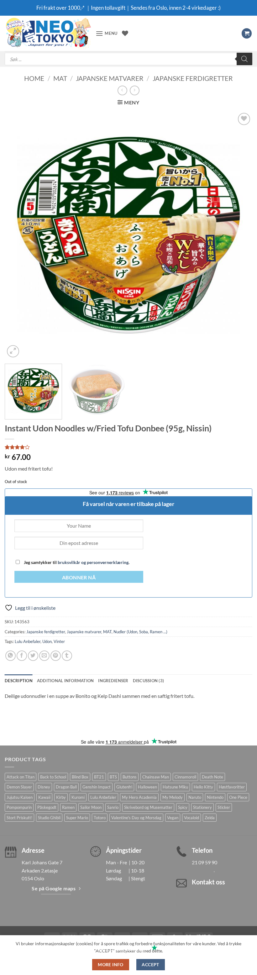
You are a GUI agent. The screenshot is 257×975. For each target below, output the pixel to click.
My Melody (172, 797)
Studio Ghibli (49, 817)
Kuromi (78, 797)
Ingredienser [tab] (113, 680)
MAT (60, 78)
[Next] (239, 235)
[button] (107, 33)
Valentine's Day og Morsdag (136, 817)
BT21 (99, 776)
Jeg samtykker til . (76, 562)
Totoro (100, 817)
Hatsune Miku (175, 786)
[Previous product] (134, 90)
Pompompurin (19, 807)
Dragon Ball (66, 786)
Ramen (68, 807)
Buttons (130, 776)
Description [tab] (19, 680)
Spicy (182, 807)
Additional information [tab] (65, 680)
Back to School (53, 776)
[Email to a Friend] (44, 656)
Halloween (147, 786)
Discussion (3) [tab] (148, 680)
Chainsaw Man (155, 776)
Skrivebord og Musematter (148, 807)
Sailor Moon (91, 807)
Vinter (59, 641)
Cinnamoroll (185, 776)
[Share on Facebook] (22, 656)
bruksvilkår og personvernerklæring (93, 562)
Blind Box (80, 776)
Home (34, 78)
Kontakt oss (208, 882)
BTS (113, 776)
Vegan (172, 817)
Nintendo (215, 797)
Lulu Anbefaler (27, 641)
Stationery (202, 807)
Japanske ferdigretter (193, 78)
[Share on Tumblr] (67, 656)
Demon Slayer (19, 786)
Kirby (61, 797)
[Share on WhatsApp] (10, 656)
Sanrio (112, 807)
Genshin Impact (96, 786)
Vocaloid (191, 817)
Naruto (194, 797)
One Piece (238, 797)
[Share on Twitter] (33, 656)
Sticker (224, 807)
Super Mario (77, 817)
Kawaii (44, 797)
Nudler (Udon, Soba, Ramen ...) (140, 631)
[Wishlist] (125, 33)
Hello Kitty (203, 786)
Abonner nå (79, 577)
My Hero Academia (139, 797)
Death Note (212, 776)
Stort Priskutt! (19, 817)
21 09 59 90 (204, 862)
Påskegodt (46, 807)
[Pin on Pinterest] (55, 656)
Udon (47, 641)
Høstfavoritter (232, 786)
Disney (44, 786)
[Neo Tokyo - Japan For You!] (48, 33)
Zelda (210, 817)
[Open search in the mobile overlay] (128, 59)
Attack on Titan (20, 776)
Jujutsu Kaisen (20, 797)
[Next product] (122, 90)
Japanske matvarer (110, 78)
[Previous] (17, 235)
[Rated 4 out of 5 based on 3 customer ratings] (128, 447)
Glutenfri (124, 786)
